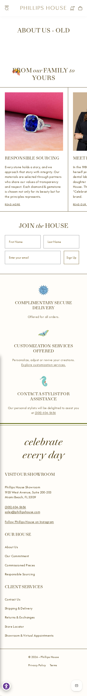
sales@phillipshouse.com (22, 512)
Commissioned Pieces (20, 565)
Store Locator (14, 626)
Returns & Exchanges (20, 617)
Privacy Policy (37, 665)
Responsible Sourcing (20, 574)
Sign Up (71, 257)
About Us (11, 547)
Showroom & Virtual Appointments (29, 635)
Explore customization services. (43, 365)
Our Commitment (17, 556)
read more (12, 204)
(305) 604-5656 (45, 413)
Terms (53, 665)
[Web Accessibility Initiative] (6, 686)
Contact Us (12, 599)
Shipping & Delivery (19, 608)
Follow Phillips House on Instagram (29, 522)
